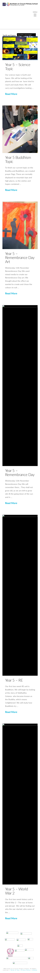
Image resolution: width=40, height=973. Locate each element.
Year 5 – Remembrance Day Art (19, 258)
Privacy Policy (25, 970)
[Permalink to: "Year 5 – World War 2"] (20, 804)
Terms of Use (15, 970)
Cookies (34, 970)
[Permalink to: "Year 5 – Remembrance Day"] (20, 385)
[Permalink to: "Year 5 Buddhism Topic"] (20, 129)
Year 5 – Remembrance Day (19, 473)
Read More (11, 94)
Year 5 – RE (14, 680)
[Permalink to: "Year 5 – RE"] (20, 595)
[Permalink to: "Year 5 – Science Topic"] (20, 46)
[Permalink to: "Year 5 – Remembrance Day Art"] (20, 225)
